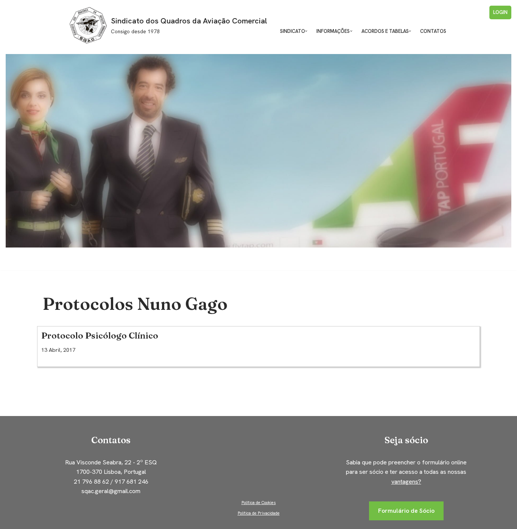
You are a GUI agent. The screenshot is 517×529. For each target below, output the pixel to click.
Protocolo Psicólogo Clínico (99, 335)
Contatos (433, 31)
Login (500, 12)
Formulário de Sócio (406, 511)
